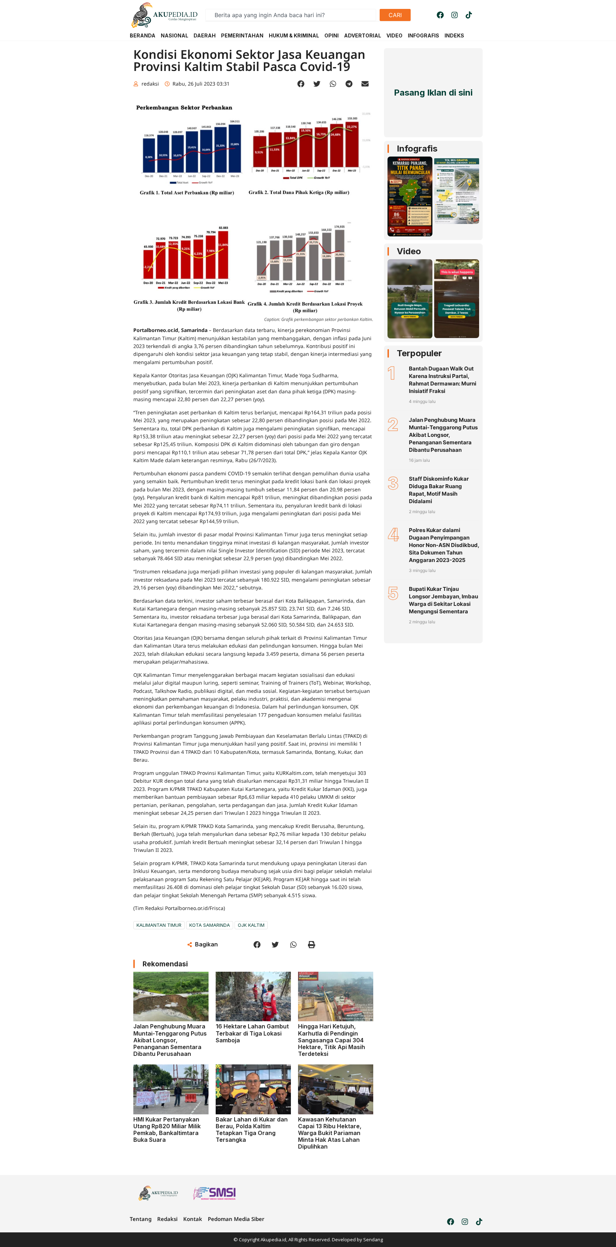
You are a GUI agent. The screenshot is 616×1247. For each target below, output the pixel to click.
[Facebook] (440, 15)
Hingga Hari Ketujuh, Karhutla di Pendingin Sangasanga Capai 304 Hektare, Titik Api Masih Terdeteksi (331, 1040)
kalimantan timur (159, 925)
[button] (301, 84)
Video (409, 251)
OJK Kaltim (251, 925)
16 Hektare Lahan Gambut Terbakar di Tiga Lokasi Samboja (252, 1033)
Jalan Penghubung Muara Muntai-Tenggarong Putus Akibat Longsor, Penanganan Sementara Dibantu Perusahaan (170, 1040)
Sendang (373, 1239)
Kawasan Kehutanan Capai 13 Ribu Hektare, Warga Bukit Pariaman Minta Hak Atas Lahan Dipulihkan (329, 1133)
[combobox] (290, 15)
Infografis (417, 148)
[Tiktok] (469, 15)
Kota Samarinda (209, 925)
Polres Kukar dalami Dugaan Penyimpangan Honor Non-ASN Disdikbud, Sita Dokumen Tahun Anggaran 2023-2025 (444, 545)
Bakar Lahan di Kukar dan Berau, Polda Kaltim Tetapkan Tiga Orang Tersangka (252, 1130)
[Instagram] (454, 15)
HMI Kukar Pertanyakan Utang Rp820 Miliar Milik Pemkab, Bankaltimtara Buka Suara (167, 1130)
